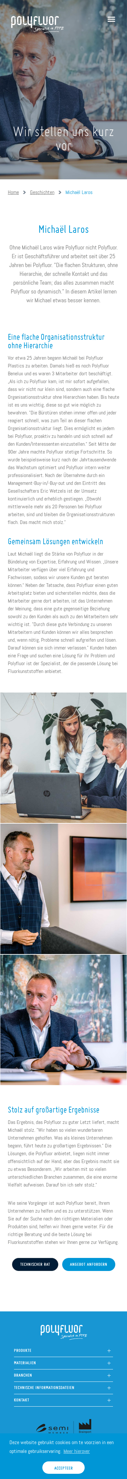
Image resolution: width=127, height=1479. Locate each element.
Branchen (23, 1373)
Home (13, 192)
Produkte (23, 1349)
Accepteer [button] (63, 1466)
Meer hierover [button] (77, 1451)
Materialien (25, 1361)
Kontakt (21, 1398)
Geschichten (42, 192)
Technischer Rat (35, 1263)
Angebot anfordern (88, 1263)
